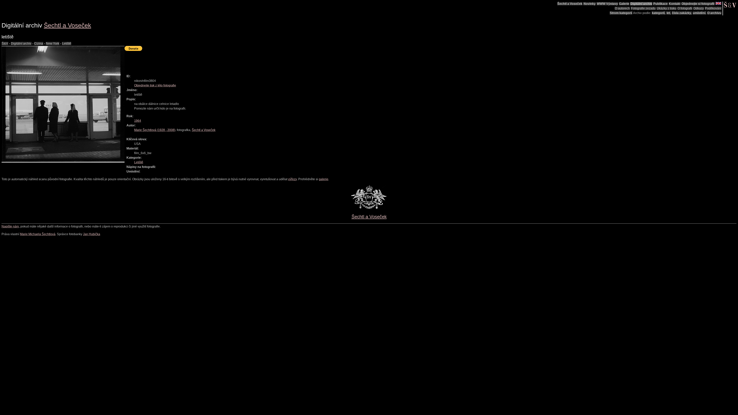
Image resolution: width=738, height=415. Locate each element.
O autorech (622, 8)
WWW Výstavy (607, 3)
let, (669, 13)
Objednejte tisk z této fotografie (155, 85)
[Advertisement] (194, 61)
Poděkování (713, 8)
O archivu (714, 13)
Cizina (38, 43)
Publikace (660, 3)
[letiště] (63, 104)
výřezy (292, 179)
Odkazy (698, 8)
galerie (323, 179)
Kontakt (674, 3)
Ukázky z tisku (666, 8)
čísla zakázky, (682, 13)
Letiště (66, 43)
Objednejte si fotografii (697, 3)
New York (52, 43)
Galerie (624, 3)
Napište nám (10, 226)
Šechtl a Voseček (569, 3)
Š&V (5, 43)
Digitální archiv (641, 3)
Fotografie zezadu (643, 8)
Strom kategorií (621, 13)
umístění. (699, 13)
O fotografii (684, 8)
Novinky (589, 3)
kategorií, (658, 13)
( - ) (154, 130)
